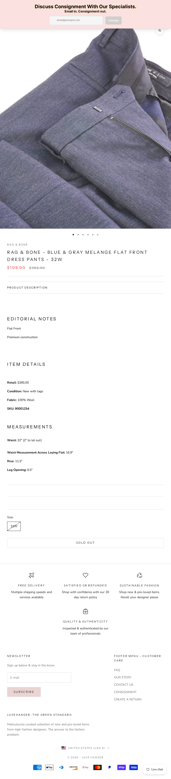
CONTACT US (123, 685)
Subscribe (24, 692)
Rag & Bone (17, 244)
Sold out (85, 543)
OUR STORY (122, 677)
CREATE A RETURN (127, 699)
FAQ (117, 670)
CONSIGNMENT (125, 692)
